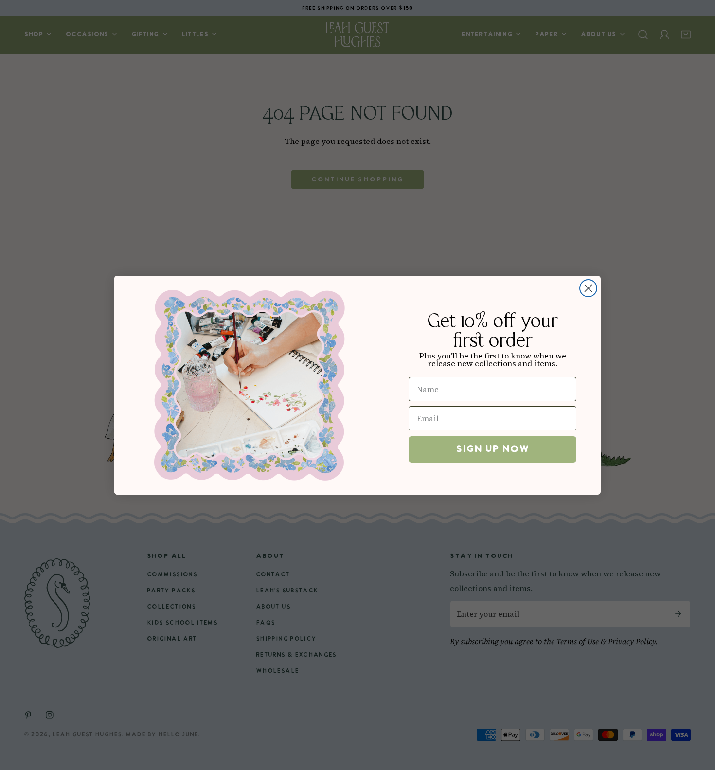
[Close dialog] (588, 288)
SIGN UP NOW (492, 449)
